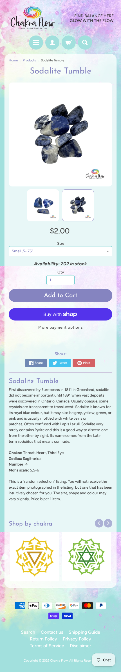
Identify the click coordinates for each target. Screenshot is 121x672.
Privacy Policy (77, 639)
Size (60, 243)
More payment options (60, 327)
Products (29, 60)
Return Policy (43, 639)
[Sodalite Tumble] (43, 205)
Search (28, 632)
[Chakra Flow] (32, 19)
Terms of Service (47, 645)
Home (13, 60)
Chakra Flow (59, 660)
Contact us (52, 632)
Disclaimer (80, 645)
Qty (60, 272)
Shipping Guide (84, 632)
